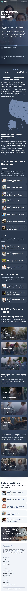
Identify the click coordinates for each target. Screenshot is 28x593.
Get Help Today (6, 582)
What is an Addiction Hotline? (9, 584)
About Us (5, 559)
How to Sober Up (6, 575)
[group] (14, 50)
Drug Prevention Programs (8, 571)
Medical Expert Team (7, 563)
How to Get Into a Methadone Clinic (10, 585)
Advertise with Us (6, 564)
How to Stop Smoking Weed (8, 573)
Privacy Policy (6, 561)
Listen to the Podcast (7, 577)
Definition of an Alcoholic (8, 570)
